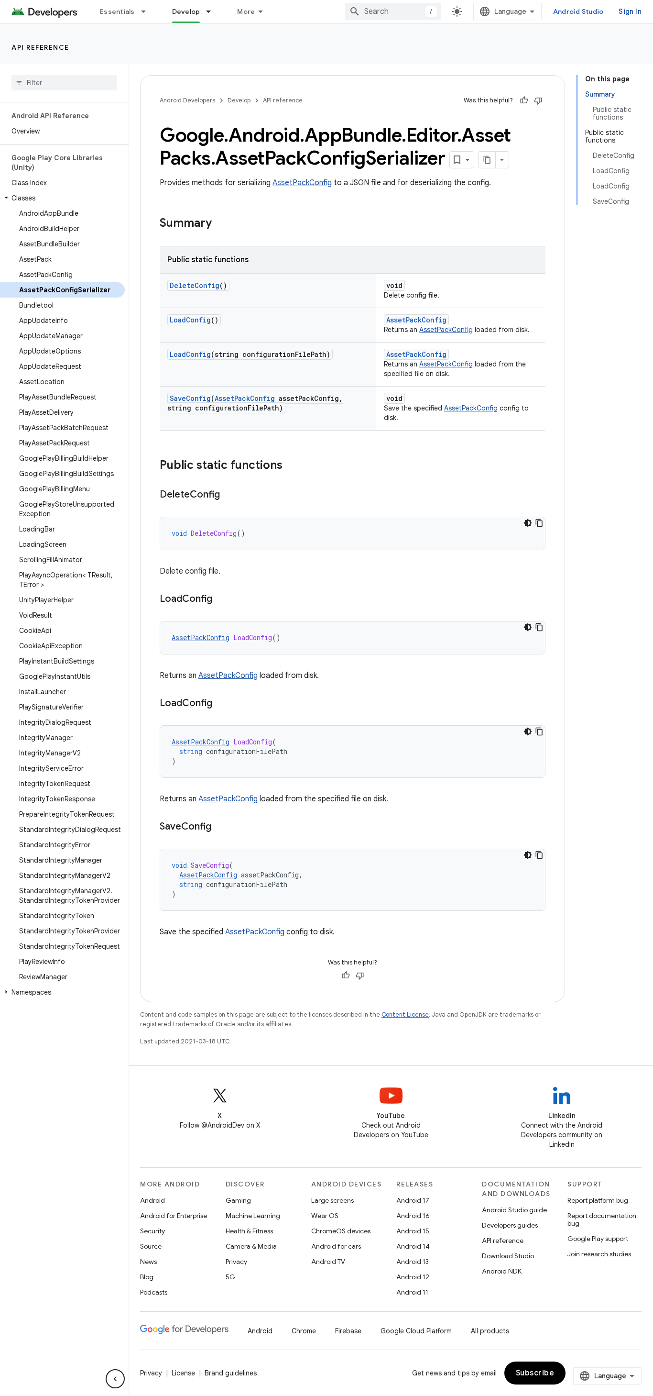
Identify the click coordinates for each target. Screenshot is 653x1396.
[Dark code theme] (527, 523)
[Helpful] (524, 100)
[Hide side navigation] (115, 1378)
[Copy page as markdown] (487, 160)
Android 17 (412, 1200)
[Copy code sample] (539, 523)
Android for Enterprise (173, 1215)
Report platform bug (597, 1200)
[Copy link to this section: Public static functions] (292, 466)
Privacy (236, 1261)
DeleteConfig (194, 285)
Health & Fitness (249, 1231)
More (246, 11)
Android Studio (578, 11)
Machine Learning (253, 1215)
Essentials (117, 11)
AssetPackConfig (302, 183)
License (183, 1373)
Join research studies (599, 1254)
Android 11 (412, 1292)
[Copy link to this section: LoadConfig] (221, 599)
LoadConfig (190, 319)
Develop (186, 11)
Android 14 (413, 1246)
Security (152, 1231)
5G (230, 1277)
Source (151, 1246)
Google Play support (597, 1238)
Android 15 (412, 1231)
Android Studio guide (514, 1210)
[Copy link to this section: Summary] (221, 224)
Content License (405, 1014)
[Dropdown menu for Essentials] (148, 11)
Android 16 (413, 1215)
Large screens (332, 1200)
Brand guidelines (231, 1373)
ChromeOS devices (340, 1231)
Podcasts (153, 1292)
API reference (40, 47)
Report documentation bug (601, 1219)
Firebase (348, 1331)
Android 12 (412, 1277)
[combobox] (393, 11)
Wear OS (324, 1215)
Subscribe (535, 1373)
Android (152, 1200)
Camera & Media (251, 1246)
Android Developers (187, 100)
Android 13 (412, 1261)
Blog (146, 1277)
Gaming (238, 1200)
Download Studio (508, 1256)
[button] (62, 198)
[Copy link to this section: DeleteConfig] (229, 495)
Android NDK (502, 1271)
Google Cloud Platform (416, 1331)
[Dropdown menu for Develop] (213, 11)
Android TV (328, 1261)
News (148, 1261)
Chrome (304, 1331)
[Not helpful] (538, 100)
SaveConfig (190, 398)
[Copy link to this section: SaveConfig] (220, 827)
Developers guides (510, 1225)
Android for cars (336, 1246)
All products (490, 1331)
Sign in (630, 11)
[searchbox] (64, 82)
